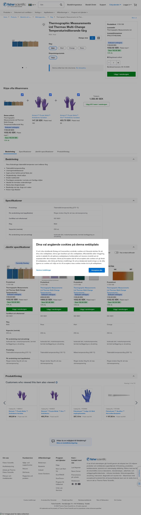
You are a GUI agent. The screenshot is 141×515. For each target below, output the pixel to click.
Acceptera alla (96, 270)
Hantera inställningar (43, 270)
